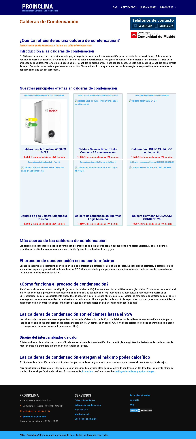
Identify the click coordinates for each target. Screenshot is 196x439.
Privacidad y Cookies (140, 395)
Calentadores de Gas (85, 400)
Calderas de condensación (88, 405)
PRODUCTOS (166, 7)
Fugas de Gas (81, 409)
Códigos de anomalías (85, 418)
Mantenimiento (82, 414)
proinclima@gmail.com (34, 416)
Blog (132, 404)
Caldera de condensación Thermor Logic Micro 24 (98, 162)
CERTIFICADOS (129, 7)
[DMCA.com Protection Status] (141, 412)
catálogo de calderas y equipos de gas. (134, 371)
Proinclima (87, 371)
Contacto (134, 400)
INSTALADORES (148, 7)
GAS (115, 7)
